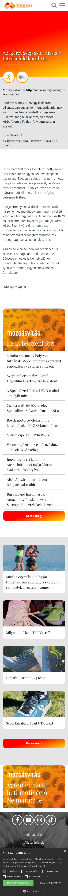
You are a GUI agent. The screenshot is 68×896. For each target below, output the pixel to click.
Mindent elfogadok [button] (18, 883)
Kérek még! (34, 516)
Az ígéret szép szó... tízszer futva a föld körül (30, 143)
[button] (34, 890)
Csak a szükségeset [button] (50, 883)
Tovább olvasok (37, 866)
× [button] (65, 851)
